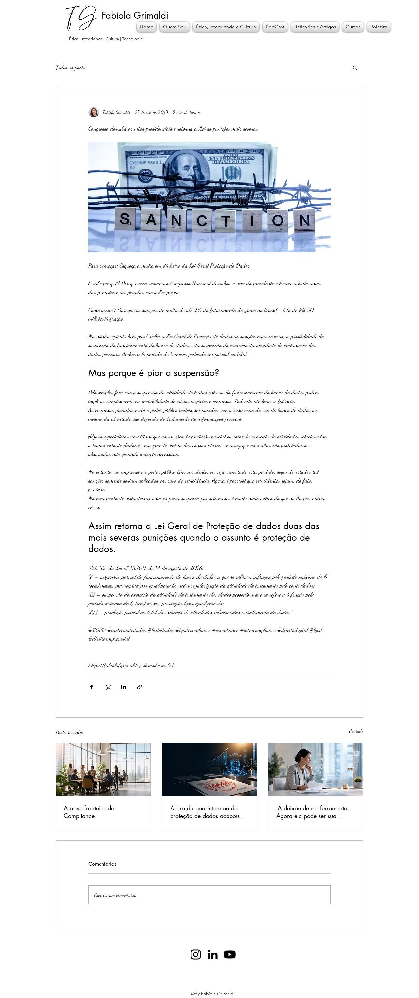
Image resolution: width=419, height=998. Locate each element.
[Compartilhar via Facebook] (91, 687)
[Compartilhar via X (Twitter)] (107, 687)
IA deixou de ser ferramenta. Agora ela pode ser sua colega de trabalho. (312, 812)
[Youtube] (230, 954)
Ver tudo (356, 731)
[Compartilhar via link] (140, 687)
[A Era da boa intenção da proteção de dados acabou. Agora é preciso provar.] (209, 769)
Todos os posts (70, 67)
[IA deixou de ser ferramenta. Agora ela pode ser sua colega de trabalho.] (315, 769)
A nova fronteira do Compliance (89, 812)
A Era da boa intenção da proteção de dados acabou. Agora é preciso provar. (205, 812)
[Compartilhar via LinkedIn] (123, 687)
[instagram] (196, 954)
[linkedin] (213, 954)
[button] (355, 67)
